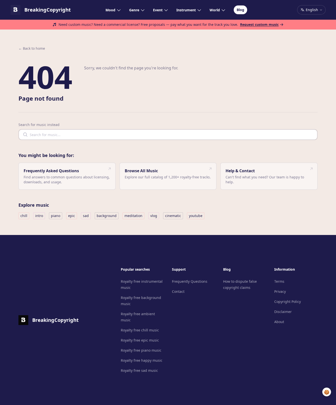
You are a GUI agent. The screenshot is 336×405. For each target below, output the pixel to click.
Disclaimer (283, 311)
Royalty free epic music (140, 340)
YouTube (195, 215)
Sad (86, 215)
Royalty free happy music (141, 360)
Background (107, 215)
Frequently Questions (189, 281)
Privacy (280, 291)
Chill (23, 215)
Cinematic (173, 215)
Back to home (31, 48)
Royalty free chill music (140, 330)
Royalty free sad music (139, 370)
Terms (279, 281)
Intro (39, 215)
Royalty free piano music (141, 350)
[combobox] (168, 135)
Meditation (133, 215)
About (279, 321)
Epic (71, 215)
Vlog (153, 215)
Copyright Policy (287, 301)
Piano (55, 215)
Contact (178, 291)
